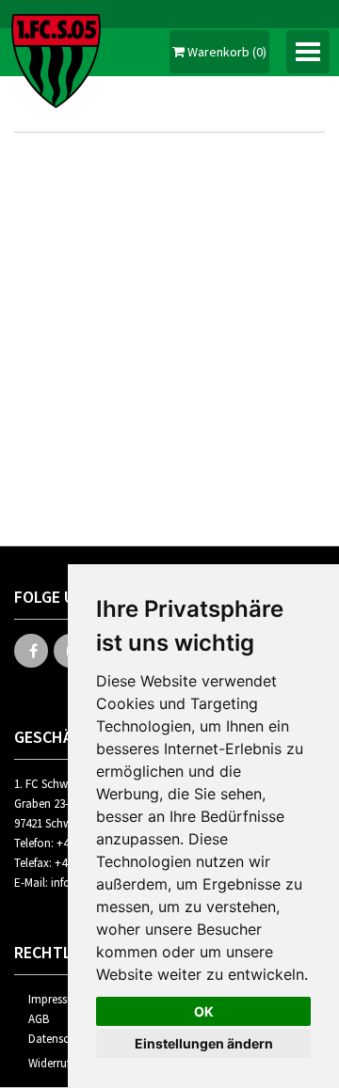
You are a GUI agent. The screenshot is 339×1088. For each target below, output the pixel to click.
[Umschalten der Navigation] (308, 51)
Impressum (56, 999)
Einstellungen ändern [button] (204, 1043)
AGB (38, 1019)
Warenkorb (225, 51)
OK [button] (204, 1011)
